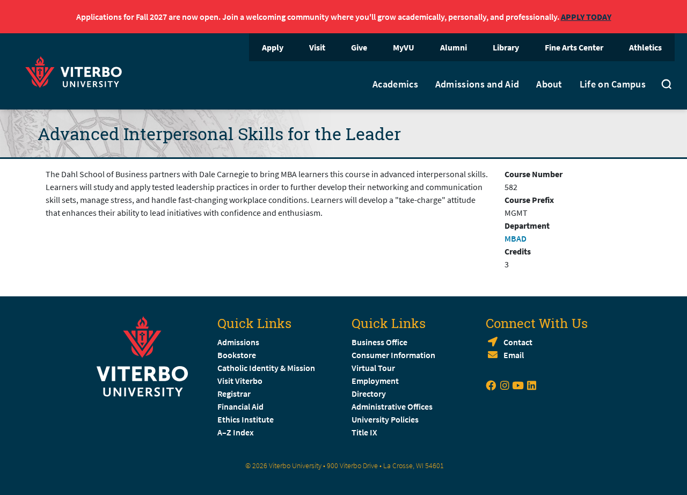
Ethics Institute (245, 419)
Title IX (364, 432)
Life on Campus (613, 84)
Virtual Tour (373, 367)
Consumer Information (393, 355)
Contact (517, 342)
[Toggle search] (666, 85)
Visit (317, 47)
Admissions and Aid (477, 84)
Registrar (234, 393)
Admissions (238, 342)
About (549, 84)
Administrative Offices (392, 406)
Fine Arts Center (574, 47)
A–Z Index (235, 432)
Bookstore (236, 355)
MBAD (516, 238)
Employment (375, 380)
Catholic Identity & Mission (266, 367)
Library (506, 47)
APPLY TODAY (586, 16)
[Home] (76, 70)
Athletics (645, 47)
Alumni (453, 47)
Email (513, 355)
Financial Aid (240, 406)
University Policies (385, 419)
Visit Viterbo (239, 380)
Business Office (379, 342)
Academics (395, 84)
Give (359, 47)
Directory (370, 393)
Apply (272, 47)
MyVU (403, 47)
